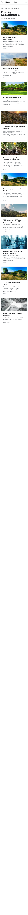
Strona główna (4, 8)
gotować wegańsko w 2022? (12, 97)
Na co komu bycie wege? (11, 68)
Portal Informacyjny (9, 2)
